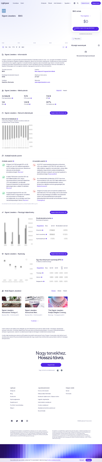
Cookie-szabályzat (43, 405)
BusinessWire (52, 174)
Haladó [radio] (65, 90)
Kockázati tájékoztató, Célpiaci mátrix (48, 396)
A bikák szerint (7, 161)
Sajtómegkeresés (15, 399)
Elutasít (82, 460)
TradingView (40, 200)
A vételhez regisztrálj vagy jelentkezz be (84, 28)
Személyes (16, 3)
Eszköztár (13, 396)
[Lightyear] (5, 3)
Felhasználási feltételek (44, 393)
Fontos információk (43, 391)
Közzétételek (41, 411)
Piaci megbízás (85, 16)
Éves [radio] (46, 226)
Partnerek (68, 393)
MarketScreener (42, 186)
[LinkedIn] (22, 421)
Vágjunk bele (51, 365)
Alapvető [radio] (58, 90)
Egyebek (67, 3)
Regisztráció (95, 3)
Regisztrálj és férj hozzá (57, 113)
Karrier (67, 391)
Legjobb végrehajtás (43, 399)
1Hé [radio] (6, 47)
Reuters (20, 172)
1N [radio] (3, 47)
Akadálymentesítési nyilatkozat (46, 408)
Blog (11, 393)
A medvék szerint (39, 161)
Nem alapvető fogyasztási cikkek (45, 71)
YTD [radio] (13, 47)
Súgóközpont (14, 402)
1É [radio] (16, 47)
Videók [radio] (65, 291)
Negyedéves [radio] (40, 226)
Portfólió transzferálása (16, 405)
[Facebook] (11, 421)
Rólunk (50, 3)
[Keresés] (77, 3)
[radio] (63, 47)
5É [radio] (19, 47)
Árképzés (43, 3)
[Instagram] (27, 421)
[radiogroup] (13, 47)
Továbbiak (34, 321)
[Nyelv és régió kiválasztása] (74, 3)
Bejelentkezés (85, 3)
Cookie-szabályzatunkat (53, 460)
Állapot (12, 408)
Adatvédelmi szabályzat (44, 402)
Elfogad (89, 460)
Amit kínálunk (57, 3)
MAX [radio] (23, 47)
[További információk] (99, 45)
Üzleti (22, 3)
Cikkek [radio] (59, 291)
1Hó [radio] (10, 47)
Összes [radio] (53, 291)
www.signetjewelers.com (42, 82)
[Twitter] (16, 421)
